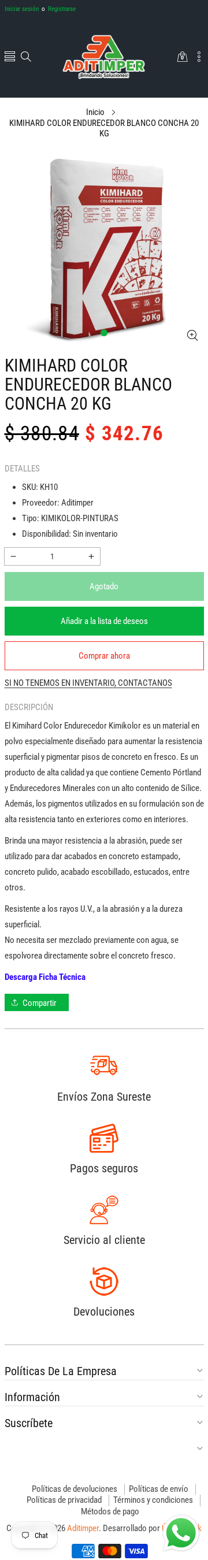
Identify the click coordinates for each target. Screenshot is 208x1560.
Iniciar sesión (22, 9)
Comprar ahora (104, 656)
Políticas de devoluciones (74, 1489)
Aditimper (83, 1528)
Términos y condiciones (153, 1500)
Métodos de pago (110, 1511)
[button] (10, 57)
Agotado (104, 586)
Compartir (40, 1003)
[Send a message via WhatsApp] (181, 1533)
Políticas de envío (158, 1489)
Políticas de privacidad (64, 1500)
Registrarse (59, 9)
